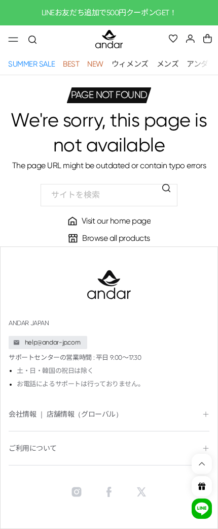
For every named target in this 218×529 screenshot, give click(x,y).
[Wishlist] (173, 39)
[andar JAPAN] (109, 39)
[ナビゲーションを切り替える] (13, 40)
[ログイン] (190, 39)
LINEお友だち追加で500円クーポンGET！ (109, 12)
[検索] (166, 188)
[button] (207, 38)
